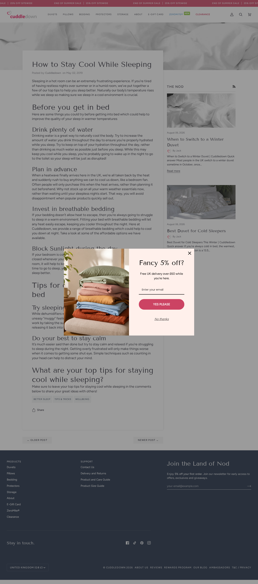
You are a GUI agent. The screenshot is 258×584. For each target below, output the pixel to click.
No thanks (161, 319)
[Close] (189, 253)
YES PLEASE (161, 304)
